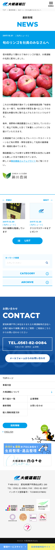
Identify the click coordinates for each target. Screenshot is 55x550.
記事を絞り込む (47, 263)
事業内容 (7, 385)
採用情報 (15, 425)
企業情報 (34, 398)
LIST (28, 240)
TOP (4, 10)
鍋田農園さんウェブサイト (23, 161)
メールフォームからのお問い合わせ (27, 358)
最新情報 (12, 10)
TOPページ (8, 378)
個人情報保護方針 (11, 412)
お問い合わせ (36, 405)
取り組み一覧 (9, 398)
